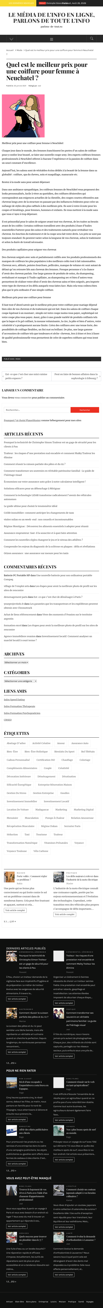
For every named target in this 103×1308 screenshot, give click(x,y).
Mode (18, 359)
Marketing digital (84, 809)
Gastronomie (26, 1009)
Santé (69, 1233)
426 (12, 921)
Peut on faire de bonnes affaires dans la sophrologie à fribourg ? (76, 376)
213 (12, 1063)
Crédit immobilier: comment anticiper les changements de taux (39, 512)
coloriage (85, 759)
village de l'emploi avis (16, 586)
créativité (63, 768)
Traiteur (58, 834)
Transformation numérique (22, 842)
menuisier (12, 818)
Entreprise (43, 1301)
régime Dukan (49, 826)
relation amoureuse (82, 818)
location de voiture (18, 809)
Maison (21, 873)
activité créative (41, 743)
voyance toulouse (17, 851)
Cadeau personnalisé (18, 759)
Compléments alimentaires (22, 768)
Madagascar (42, 809)
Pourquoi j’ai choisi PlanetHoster (22, 420)
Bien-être (12, 751)
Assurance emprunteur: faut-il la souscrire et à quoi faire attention (40, 533)
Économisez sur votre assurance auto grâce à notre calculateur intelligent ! (45, 481)
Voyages (70, 1126)
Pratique (71, 873)
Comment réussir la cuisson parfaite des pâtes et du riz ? (34, 464)
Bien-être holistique (36, 751)
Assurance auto (79, 743)
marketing (61, 809)
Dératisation (69, 776)
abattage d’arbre (16, 743)
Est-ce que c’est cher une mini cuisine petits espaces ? (26, 376)
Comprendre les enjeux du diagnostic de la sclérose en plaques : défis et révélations (49, 546)
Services (24, 1233)
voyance (79, 842)
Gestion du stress (16, 793)
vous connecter (23, 397)
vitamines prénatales (56, 842)
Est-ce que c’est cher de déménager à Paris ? (58, 597)
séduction (12, 834)
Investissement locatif (56, 801)
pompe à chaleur (54, 818)
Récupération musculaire (20, 826)
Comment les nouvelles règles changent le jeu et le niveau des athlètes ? (43, 539)
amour (61, 743)
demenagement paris (15, 597)
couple (48, 768)
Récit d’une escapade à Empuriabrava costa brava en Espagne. (33, 1085)
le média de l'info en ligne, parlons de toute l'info (51, 17)
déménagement (46, 776)
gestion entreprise (43, 793)
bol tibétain (88, 751)
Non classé (25, 1079)
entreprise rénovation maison (55, 784)
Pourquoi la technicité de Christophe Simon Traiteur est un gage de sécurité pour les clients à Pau (50, 3)
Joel (39, 86)
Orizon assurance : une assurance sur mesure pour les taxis (36, 553)
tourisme (41, 834)
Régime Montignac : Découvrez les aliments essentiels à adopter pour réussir (46, 526)
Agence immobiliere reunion (20, 636)
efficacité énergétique (19, 784)
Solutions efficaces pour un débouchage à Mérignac (32, 488)
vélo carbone (41, 851)
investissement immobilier (22, 801)
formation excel (12, 625)
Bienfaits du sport (64, 751)
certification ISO (46, 759)
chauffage (67, 759)
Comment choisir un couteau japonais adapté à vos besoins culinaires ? (81, 1193)
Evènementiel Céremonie (32, 952)
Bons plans (72, 1079)
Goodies (64, 793)
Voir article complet (15, 910)
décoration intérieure (19, 776)
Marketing (25, 1126)
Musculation (32, 818)
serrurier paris (72, 826)
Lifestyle (71, 1186)
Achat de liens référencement (20, 614)
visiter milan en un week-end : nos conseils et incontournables (38, 519)
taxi (27, 834)
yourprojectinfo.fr (14, 603)
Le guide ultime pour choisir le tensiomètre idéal (30, 506)
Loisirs (53, 1301)
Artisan (9, 1301)
